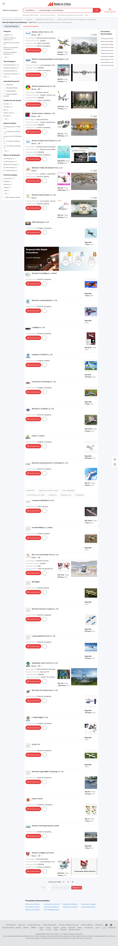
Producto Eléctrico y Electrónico (9, 39)
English (18, 927)
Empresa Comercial (11, 68)
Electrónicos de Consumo (11, 43)
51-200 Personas (10, 161)
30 (68, 882)
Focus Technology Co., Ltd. (54, 934)
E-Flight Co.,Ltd (40, 717)
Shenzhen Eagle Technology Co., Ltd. (48, 771)
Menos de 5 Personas (11, 164)
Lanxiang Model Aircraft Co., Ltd (43, 636)
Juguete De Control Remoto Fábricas (70, 907)
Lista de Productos (11, 26)
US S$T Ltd (36, 744)
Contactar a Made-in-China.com (68, 925)
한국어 (98, 927)
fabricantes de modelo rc (48, 15)
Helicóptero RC (66, 495)
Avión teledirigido (68, 490)
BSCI (5, 110)
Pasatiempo (79, 495)
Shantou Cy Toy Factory (43, 853)
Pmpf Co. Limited (38, 436)
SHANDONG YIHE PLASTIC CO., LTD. (45, 663)
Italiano (79, 927)
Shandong (7, 184)
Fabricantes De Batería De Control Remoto (70, 904)
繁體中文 (34, 927)
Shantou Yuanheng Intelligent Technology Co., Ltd (50, 59)
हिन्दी (41, 930)
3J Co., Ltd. (38, 327)
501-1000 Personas (10, 170)
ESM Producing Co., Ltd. (40, 222)
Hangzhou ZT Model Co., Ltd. (42, 354)
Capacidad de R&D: (31, 43)
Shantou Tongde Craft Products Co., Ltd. (46, 140)
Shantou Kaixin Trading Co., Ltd (43, 113)
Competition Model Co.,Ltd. (43, 500)
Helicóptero (53, 495)
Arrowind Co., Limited (42, 527)
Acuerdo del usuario (34, 925)
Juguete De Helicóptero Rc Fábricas (89, 907)
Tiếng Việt (63, 930)
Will (36, 582)
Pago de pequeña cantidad (10, 95)
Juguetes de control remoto (48, 490)
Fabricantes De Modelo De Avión (33, 904)
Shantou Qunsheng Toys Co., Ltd (43, 86)
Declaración (21, 925)
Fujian (6, 190)
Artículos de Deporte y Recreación (10, 53)
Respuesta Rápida (11, 88)
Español (56, 927)
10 (63, 882)
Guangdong (9, 178)
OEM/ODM (9, 85)
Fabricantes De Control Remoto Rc (33, 907)
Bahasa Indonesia (74, 930)
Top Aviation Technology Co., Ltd (44, 381)
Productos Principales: (32, 41)
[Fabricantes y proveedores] (59, 4)
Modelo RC (30, 490)
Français (48, 927)
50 (72, 882)
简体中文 (26, 927)
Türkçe (56, 930)
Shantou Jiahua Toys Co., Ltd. (42, 32)
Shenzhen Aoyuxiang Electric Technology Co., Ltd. (50, 463)
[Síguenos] (107, 925)
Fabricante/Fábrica (11, 65)
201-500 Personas (10, 167)
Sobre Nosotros (11, 925)
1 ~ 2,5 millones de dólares (11, 132)
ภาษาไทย (48, 930)
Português (72, 927)
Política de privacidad (49, 925)
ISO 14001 (8, 107)
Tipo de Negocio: (30, 38)
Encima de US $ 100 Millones (12, 137)
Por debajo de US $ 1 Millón (12, 127)
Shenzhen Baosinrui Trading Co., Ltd (45, 609)
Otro (6, 77)
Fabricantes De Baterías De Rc (52, 907)
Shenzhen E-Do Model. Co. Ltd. (43, 409)
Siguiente (75, 887)
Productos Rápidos (87, 925)
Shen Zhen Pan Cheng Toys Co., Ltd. (45, 690)
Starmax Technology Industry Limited (45, 826)
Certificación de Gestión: (33, 677)
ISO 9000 (7, 116)
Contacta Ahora (35, 50)
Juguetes (8, 35)
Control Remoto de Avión (35, 495)
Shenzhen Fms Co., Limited (44, 273)
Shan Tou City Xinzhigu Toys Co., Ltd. (45, 554)
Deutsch (63, 927)
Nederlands (112, 927)
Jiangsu (7, 187)
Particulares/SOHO (10, 71)
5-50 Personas (9, 158)
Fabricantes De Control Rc (52, 904)
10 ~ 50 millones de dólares (12, 147)
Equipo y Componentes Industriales (10, 48)
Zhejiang (7, 181)
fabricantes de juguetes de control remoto (70, 15)
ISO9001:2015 (8, 113)
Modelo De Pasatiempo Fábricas (33, 910)
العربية (104, 927)
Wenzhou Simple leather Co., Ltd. (44, 195)
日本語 (41, 927)
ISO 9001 (7, 104)
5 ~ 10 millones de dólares (11, 142)
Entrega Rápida (11, 91)
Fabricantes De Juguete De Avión (89, 904)
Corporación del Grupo (11, 74)
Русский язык (89, 927)
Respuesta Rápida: (31, 569)
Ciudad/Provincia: (31, 46)
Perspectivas (99, 925)
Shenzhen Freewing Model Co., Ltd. (44, 300)
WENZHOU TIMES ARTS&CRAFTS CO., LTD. (47, 168)
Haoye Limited (37, 798)
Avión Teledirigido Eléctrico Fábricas (52, 910)
